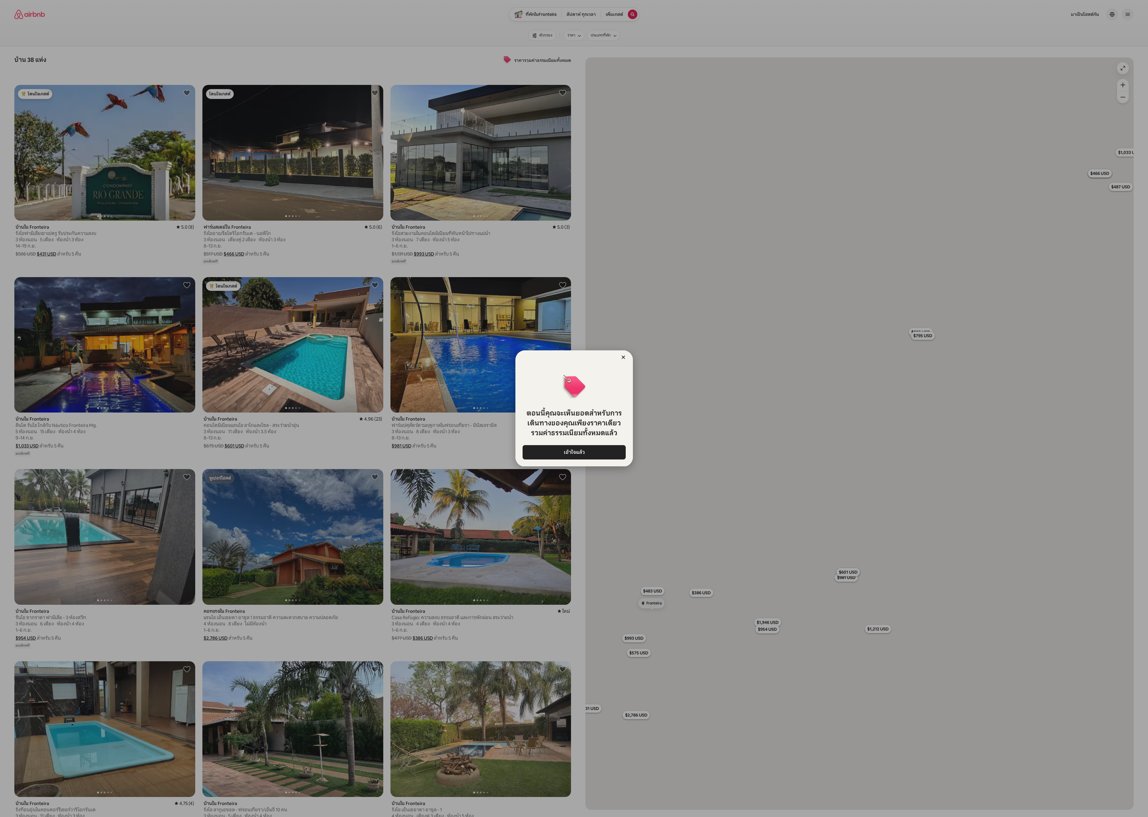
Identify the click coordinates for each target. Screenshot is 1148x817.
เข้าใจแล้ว (574, 452)
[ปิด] (623, 357)
